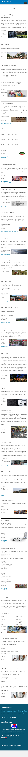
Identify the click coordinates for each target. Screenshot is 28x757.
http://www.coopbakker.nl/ (5, 301)
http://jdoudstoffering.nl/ (5, 699)
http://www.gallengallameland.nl (6, 275)
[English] (4, 738)
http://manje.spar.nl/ (4, 346)
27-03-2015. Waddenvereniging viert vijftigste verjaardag (13, 710)
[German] (6, 738)
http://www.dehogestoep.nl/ (6, 206)
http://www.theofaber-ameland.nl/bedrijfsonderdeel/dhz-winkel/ (7, 590)
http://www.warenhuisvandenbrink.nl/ (7, 514)
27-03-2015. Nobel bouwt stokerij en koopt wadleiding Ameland (14, 711)
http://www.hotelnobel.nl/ (5, 381)
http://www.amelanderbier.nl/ (6, 123)
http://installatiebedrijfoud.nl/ (6, 662)
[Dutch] (2, 738)
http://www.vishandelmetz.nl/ (6, 465)
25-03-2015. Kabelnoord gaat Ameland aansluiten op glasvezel (14, 713)
